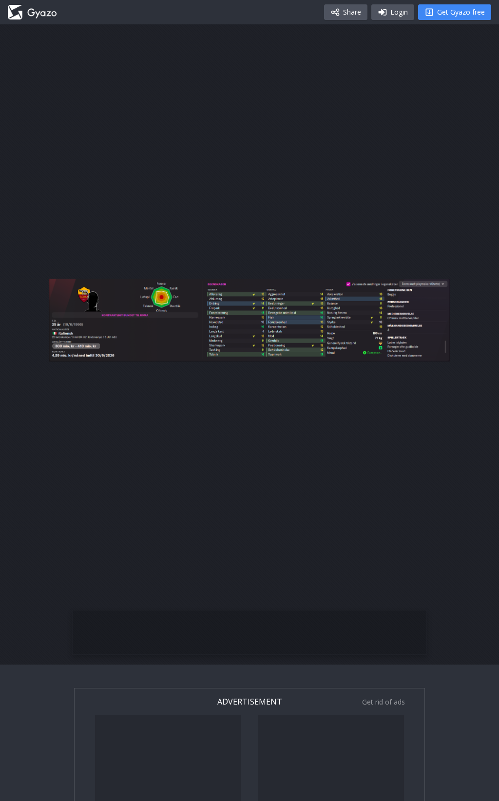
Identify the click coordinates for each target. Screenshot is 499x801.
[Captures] (32, 12)
